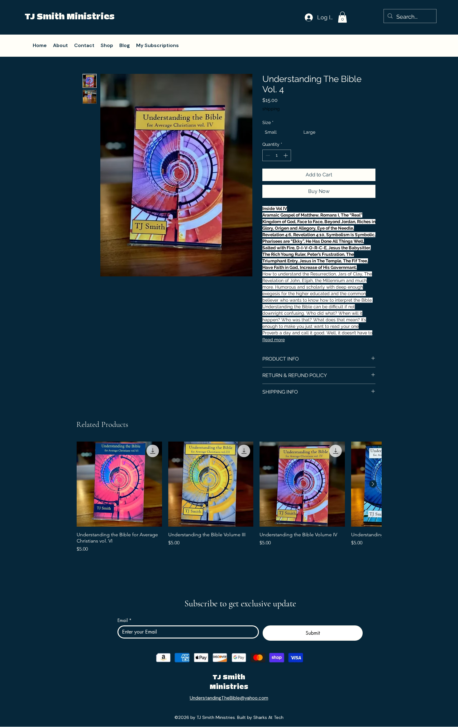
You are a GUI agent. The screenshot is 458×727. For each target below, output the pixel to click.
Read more (273, 339)
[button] (342, 17)
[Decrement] (267, 155)
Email (124, 620)
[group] (229, 504)
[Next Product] (373, 484)
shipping (271, 108)
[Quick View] (119, 484)
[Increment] (286, 155)
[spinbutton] (276, 155)
